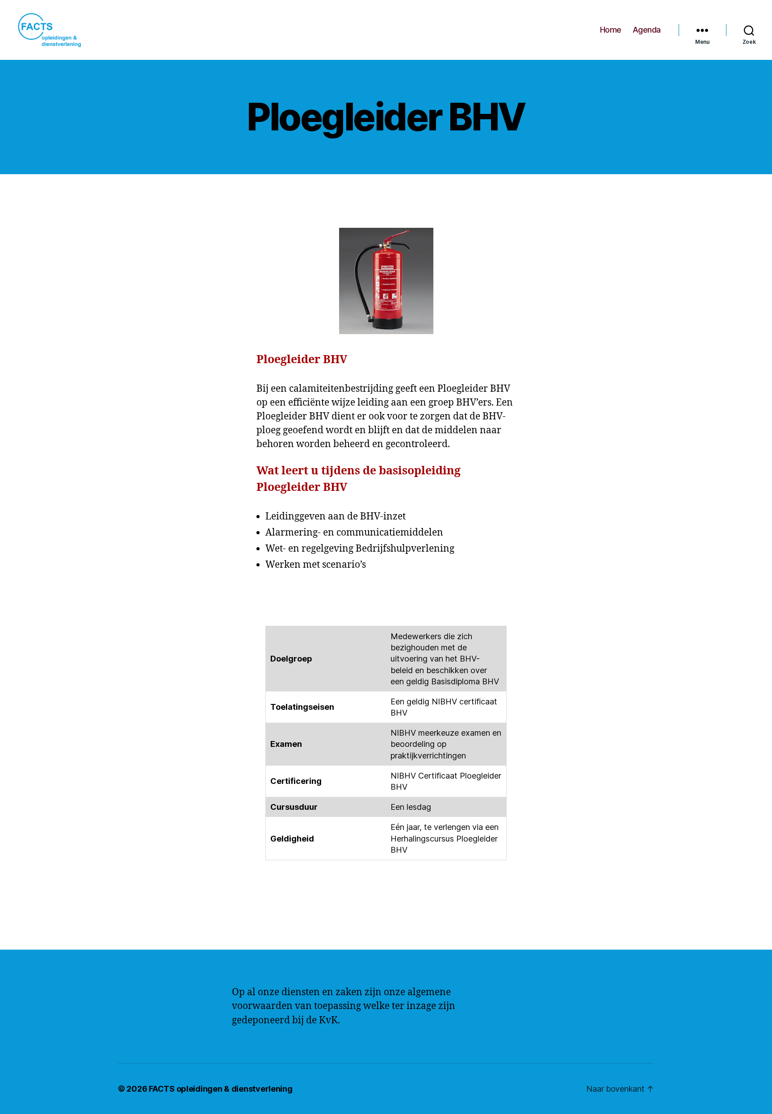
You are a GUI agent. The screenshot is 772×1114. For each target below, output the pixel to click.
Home (610, 29)
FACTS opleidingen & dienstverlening (221, 1088)
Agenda (647, 29)
